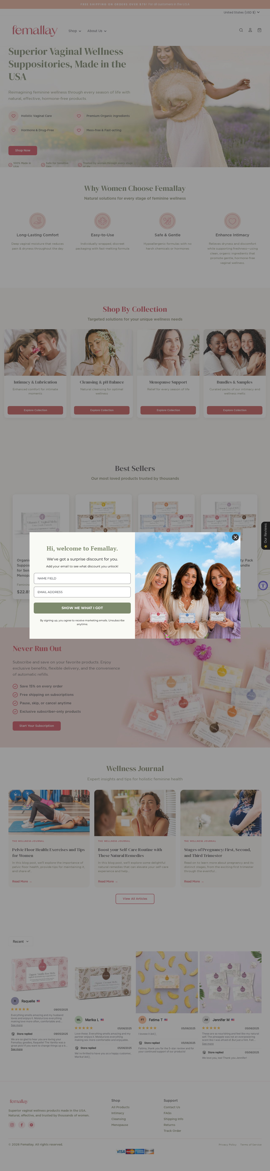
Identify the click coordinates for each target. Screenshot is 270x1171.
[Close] (235, 537)
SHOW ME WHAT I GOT (82, 608)
